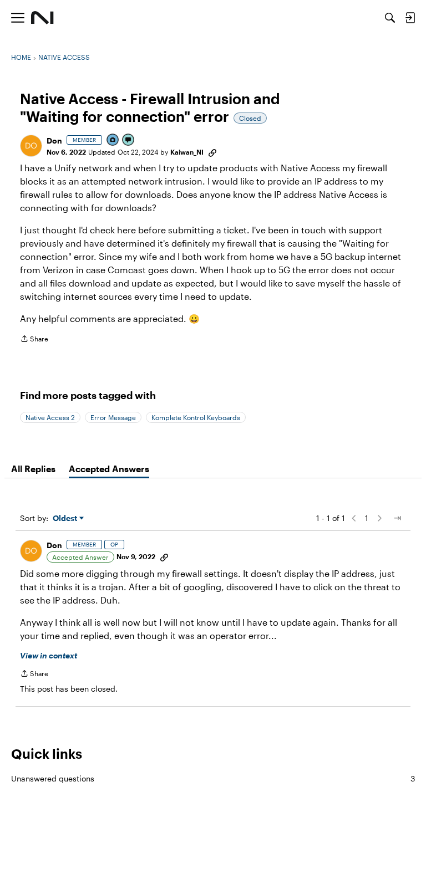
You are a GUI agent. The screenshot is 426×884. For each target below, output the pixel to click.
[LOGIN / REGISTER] (410, 17)
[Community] (42, 17)
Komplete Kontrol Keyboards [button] (195, 417)
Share (34, 340)
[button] (31, 146)
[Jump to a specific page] (397, 518)
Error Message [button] (113, 417)
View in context (48, 655)
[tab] (33, 468)
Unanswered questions (213, 778)
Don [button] (54, 140)
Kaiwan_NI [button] (187, 152)
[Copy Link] (212, 152)
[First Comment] (128, 140)
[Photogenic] (113, 140)
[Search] (390, 17)
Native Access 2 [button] (50, 417)
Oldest (66, 518)
